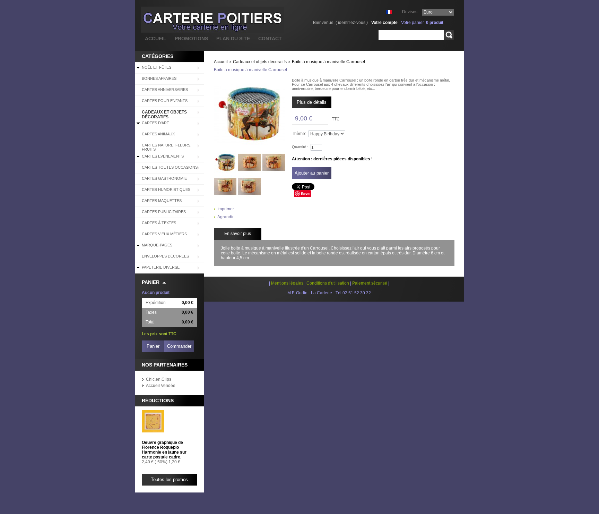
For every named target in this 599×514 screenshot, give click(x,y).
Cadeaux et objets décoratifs (164, 114)
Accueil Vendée (160, 385)
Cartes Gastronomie (164, 178)
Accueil (221, 61)
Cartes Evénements (163, 156)
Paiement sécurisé (369, 283)
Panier (150, 282)
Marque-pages (157, 245)
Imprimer (225, 209)
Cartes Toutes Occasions (170, 167)
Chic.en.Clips (158, 379)
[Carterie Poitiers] (178, 20)
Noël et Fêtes (156, 67)
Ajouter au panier (312, 173)
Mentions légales (287, 283)
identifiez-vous (351, 22)
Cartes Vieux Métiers (164, 234)
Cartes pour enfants (165, 101)
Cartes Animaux (158, 134)
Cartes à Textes (159, 223)
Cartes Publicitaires (164, 212)
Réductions (158, 400)
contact (270, 38)
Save (305, 193)
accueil (155, 38)
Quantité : (300, 147)
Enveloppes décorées (165, 256)
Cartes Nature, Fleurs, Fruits (166, 147)
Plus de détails (312, 102)
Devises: (410, 11)
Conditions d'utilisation (327, 283)
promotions (191, 38)
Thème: (299, 133)
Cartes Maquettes (162, 201)
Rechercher (449, 35)
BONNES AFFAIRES (159, 78)
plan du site (233, 38)
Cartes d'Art (155, 123)
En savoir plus (237, 233)
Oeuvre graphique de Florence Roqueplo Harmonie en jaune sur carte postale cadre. (164, 450)
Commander (179, 346)
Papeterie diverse (161, 267)
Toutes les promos (169, 479)
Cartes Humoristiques (166, 189)
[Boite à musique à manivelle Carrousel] (225, 153)
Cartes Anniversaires (165, 89)
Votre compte (384, 22)
